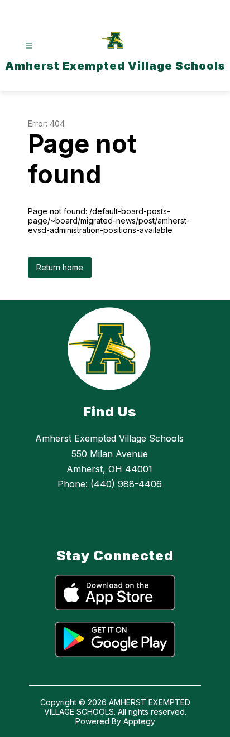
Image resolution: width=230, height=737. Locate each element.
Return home (59, 267)
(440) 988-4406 (126, 483)
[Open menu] (28, 46)
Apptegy (139, 721)
